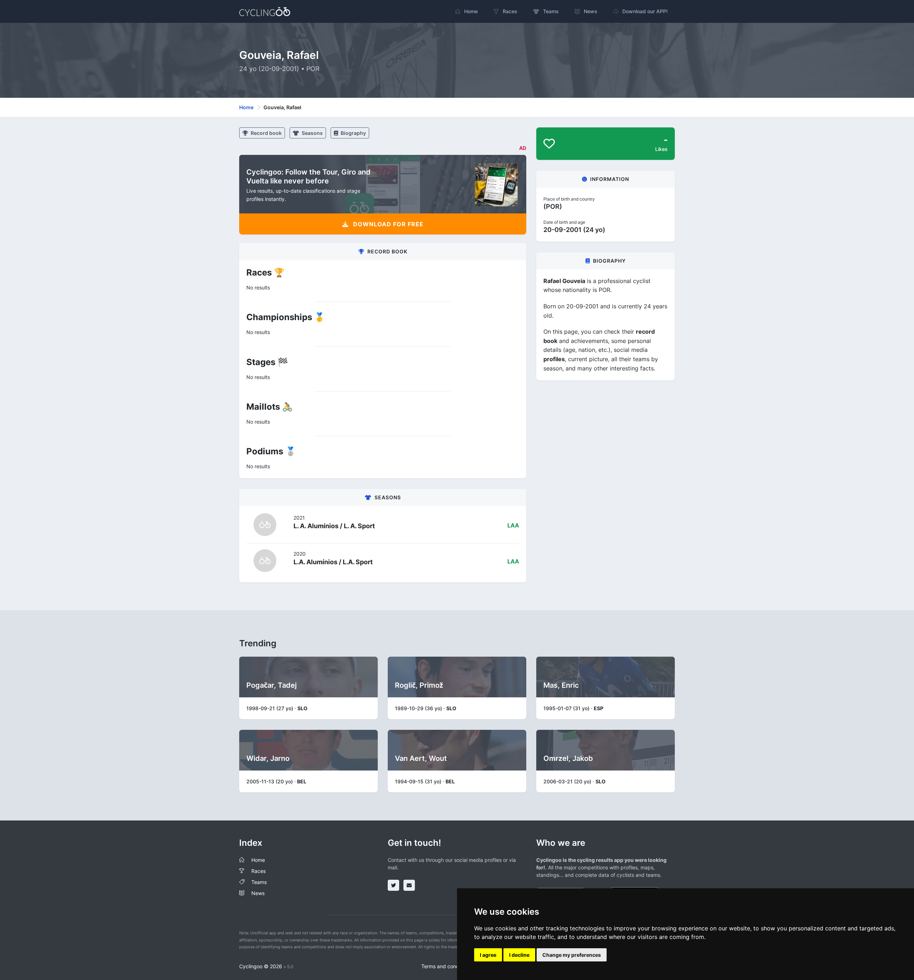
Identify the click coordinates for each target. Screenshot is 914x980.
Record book (266, 133)
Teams (259, 882)
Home (246, 107)
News (258, 893)
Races (258, 871)
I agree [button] (488, 955)
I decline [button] (519, 955)
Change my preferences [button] (571, 955)
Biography (353, 133)
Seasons (312, 133)
